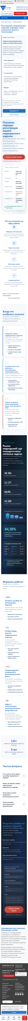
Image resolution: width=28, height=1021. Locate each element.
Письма (8, 1019)
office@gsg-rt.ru (6, 972)
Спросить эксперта (14, 114)
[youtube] (22, 994)
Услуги (19, 1019)
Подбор (13, 1019)
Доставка (4, 992)
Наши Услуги (5, 983)
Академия (3, 1019)
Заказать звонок (8, 13)
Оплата (4, 994)
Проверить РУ (14, 111)
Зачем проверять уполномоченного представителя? (9, 804)
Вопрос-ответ (5, 996)
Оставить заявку (6, 989)
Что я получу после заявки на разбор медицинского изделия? (11, 776)
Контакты (4, 998)
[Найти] (11, 1001)
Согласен (14, 1012)
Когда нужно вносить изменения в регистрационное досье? (11, 795)
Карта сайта (18, 1001)
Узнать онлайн (21, 13)
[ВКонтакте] (16, 994)
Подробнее (16, 1009)
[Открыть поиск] (25, 18)
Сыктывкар (9, 1)
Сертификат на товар (7, 985)
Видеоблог (5, 987)
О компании (5, 990)
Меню (6, 18)
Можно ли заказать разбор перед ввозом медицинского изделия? (11, 785)
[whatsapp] (20, 994)
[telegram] (18, 994)
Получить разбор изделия (14, 157)
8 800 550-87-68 (22, 7)
